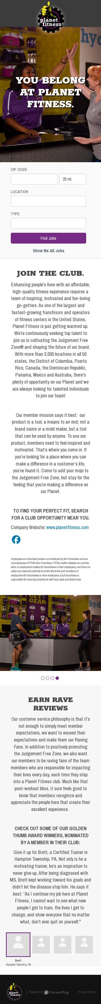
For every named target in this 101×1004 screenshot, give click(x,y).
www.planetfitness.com (67, 527)
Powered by (36, 992)
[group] (50, 633)
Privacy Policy (87, 992)
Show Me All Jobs (48, 251)
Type (15, 213)
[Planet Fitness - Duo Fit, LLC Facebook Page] (16, 540)
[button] (42, 678)
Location (19, 191)
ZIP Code (19, 169)
